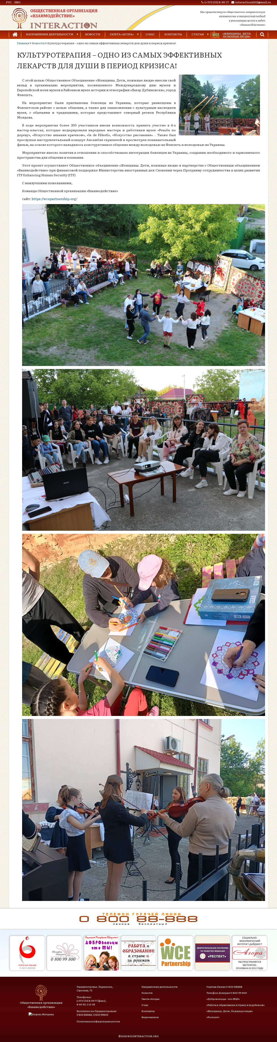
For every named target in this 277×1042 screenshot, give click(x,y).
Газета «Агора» (122, 34)
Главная (23, 43)
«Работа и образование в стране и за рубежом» (235, 1005)
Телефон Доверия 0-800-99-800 (226, 993)
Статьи (198, 34)
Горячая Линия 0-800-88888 (224, 987)
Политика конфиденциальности (98, 1021)
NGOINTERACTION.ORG (143, 1036)
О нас (150, 34)
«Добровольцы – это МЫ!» (223, 999)
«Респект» (212, 1017)
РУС (9, 2)
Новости (92, 34)
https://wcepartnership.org (54, 198)
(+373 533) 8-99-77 (217, 2)
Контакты (173, 34)
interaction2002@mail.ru (253, 2)
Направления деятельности (49, 34)
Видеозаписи (150, 1017)
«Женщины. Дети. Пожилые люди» (229, 1011)
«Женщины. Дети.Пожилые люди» (236, 34)
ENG (17, 2)
